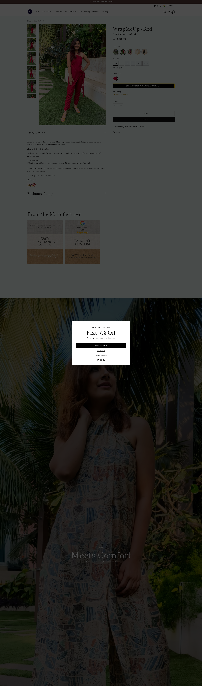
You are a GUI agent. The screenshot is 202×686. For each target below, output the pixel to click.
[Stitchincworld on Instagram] (101, 360)
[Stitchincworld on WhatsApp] (104, 360)
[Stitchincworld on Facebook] (97, 360)
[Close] (127, 323)
